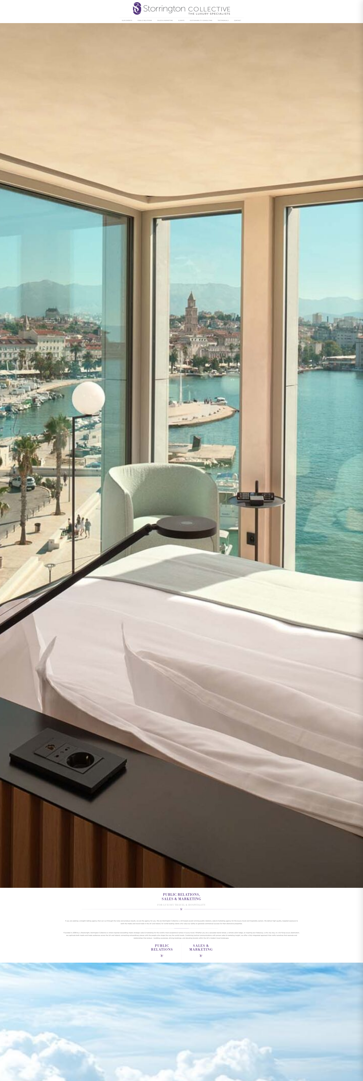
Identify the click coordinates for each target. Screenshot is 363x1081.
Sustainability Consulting (201, 20)
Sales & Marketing (165, 20)
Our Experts (127, 20)
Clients (181, 20)
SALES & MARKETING (201, 948)
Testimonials (223, 20)
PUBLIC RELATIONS (162, 948)
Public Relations (145, 20)
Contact (237, 20)
